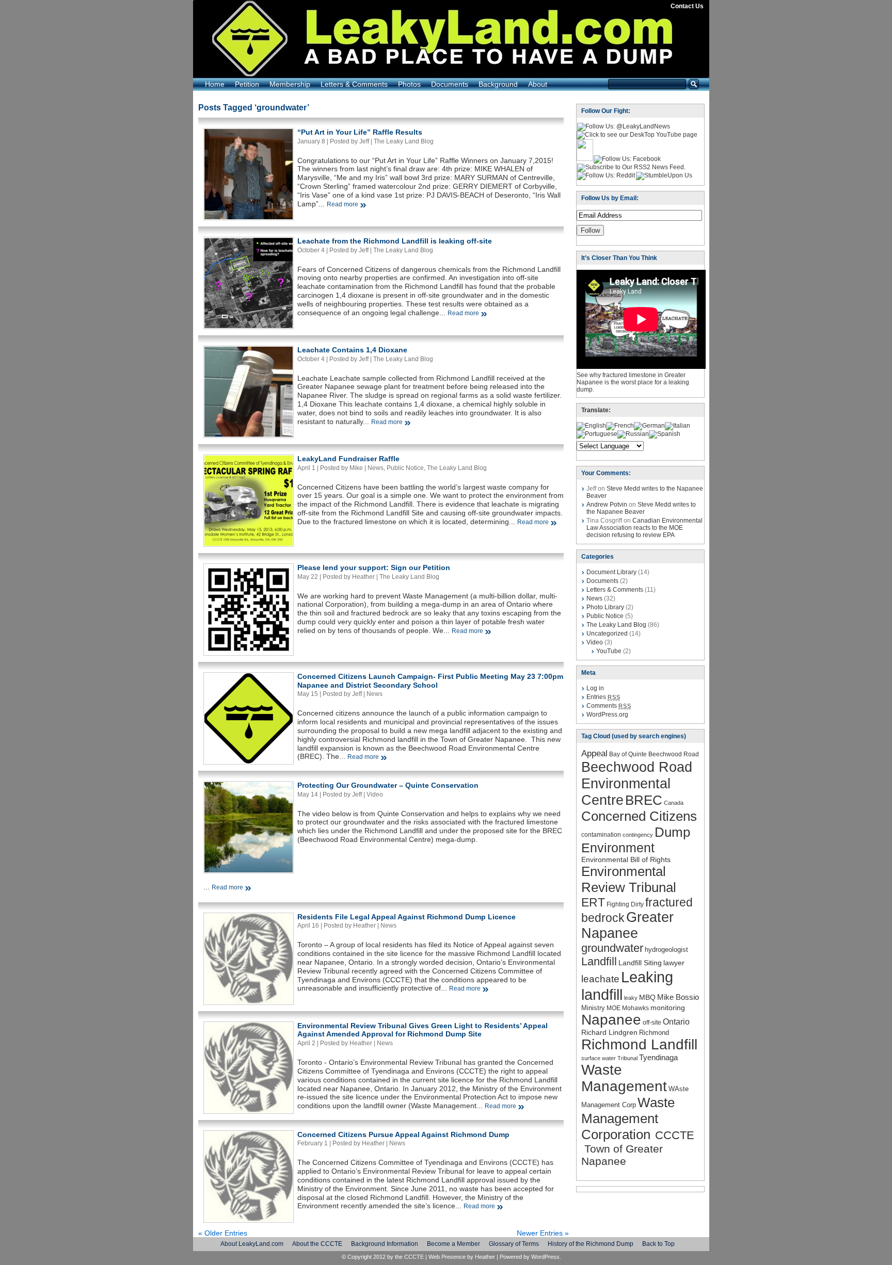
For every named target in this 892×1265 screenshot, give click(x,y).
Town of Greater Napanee (622, 1155)
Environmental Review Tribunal (628, 879)
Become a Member (453, 1243)
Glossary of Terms (514, 1243)
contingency (638, 835)
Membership (289, 84)
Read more (342, 204)
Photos (409, 84)
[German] (649, 425)
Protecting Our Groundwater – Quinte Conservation (388, 785)
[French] (620, 425)
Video (375, 794)
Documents (449, 84)
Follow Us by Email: (610, 198)
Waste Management (624, 1078)
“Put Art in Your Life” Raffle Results (359, 132)
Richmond (654, 1032)
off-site (652, 1022)
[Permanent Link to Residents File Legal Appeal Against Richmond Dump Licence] (248, 1001)
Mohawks (635, 1008)
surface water (598, 1058)
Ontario (676, 1021)
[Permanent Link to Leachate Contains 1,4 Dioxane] (248, 434)
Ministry (593, 1008)
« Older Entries (222, 1233)
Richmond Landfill (639, 1044)
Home (215, 84)
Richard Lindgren (609, 1032)
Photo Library (605, 607)
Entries (603, 697)
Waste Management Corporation (628, 1118)
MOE (613, 1008)
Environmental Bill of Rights (626, 859)
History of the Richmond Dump (590, 1243)
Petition (247, 84)
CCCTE (673, 1135)
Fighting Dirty (625, 904)
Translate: (596, 410)
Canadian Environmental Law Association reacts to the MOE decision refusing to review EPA (644, 528)
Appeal (594, 753)
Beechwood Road (673, 754)
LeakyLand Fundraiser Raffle (348, 459)
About (537, 84)
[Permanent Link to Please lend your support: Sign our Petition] (248, 652)
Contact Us (687, 6)
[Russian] (633, 433)
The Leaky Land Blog (404, 141)
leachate (600, 979)
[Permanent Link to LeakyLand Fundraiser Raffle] (248, 543)
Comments (608, 705)
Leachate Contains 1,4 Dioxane (352, 350)
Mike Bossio (678, 997)
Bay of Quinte (628, 754)
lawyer (673, 963)
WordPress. (546, 1257)
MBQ (647, 997)
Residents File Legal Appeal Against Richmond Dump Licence (406, 917)
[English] (591, 425)
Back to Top (658, 1243)
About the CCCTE (317, 1243)
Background (498, 84)
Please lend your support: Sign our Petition (373, 567)
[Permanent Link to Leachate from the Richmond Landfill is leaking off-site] (248, 325)
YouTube (609, 651)
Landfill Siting (640, 963)
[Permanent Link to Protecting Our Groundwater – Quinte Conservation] (248, 870)
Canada (673, 803)
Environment (618, 847)
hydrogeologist (666, 949)
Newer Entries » (543, 1233)
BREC (643, 800)
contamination (601, 834)
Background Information (384, 1243)
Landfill (599, 961)
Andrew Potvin (606, 504)
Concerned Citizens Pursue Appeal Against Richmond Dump (403, 1134)
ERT (593, 902)
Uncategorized (607, 633)
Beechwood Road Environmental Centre (636, 783)
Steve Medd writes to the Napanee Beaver (641, 508)
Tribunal (627, 1058)
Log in (595, 688)
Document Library (611, 572)
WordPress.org (607, 714)
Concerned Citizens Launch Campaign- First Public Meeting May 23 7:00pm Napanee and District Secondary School (430, 680)
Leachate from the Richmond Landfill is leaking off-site (394, 241)
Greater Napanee (627, 925)
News (376, 468)
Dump (672, 832)
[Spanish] (664, 433)
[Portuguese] (597, 433)
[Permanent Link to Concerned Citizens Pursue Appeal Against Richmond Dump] (248, 1219)
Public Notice (405, 468)
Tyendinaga (658, 1057)
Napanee (611, 1020)
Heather (485, 1257)
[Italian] (677, 425)
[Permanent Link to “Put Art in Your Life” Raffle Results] (248, 217)
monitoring (667, 1007)
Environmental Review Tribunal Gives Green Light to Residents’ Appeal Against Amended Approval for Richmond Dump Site (422, 1030)
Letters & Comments (354, 84)
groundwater (612, 948)
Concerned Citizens (639, 816)
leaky (631, 998)
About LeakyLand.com (251, 1243)
